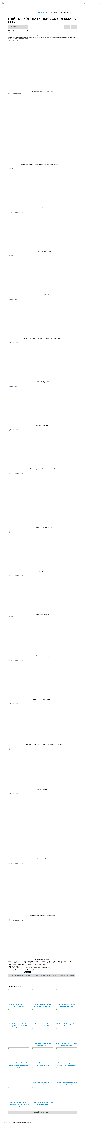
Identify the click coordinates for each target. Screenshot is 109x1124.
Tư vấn (83, 4)
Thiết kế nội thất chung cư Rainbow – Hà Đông (66, 1005)
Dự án (76, 4)
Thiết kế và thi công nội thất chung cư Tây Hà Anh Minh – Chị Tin (18, 1104)
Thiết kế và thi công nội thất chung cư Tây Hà (42, 1044)
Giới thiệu (69, 4)
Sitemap (105, 4)
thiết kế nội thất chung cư (53, 975)
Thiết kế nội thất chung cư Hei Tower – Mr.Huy (18, 1005)
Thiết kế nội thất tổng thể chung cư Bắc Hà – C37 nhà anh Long (66, 1064)
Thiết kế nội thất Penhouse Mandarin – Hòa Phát (42, 1025)
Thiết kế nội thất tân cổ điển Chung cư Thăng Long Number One (18, 1065)
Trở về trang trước (42, 1112)
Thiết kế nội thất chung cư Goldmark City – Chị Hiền (42, 1005)
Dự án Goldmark (26, 975)
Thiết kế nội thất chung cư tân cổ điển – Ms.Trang (66, 1083)
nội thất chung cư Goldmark (39, 975)
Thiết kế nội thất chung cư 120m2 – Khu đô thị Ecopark (66, 1044)
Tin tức (91, 4)
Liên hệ (98, 4)
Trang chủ (61, 4)
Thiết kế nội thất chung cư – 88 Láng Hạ (42, 1083)
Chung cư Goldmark (16, 975)
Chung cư (45, 12)
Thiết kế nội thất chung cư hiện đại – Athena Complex (42, 1064)
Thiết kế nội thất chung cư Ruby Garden (66, 1025)
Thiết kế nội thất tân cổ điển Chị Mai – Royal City (42, 1103)
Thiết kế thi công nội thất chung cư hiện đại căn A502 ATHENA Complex (18, 1026)
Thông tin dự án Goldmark (67, 975)
